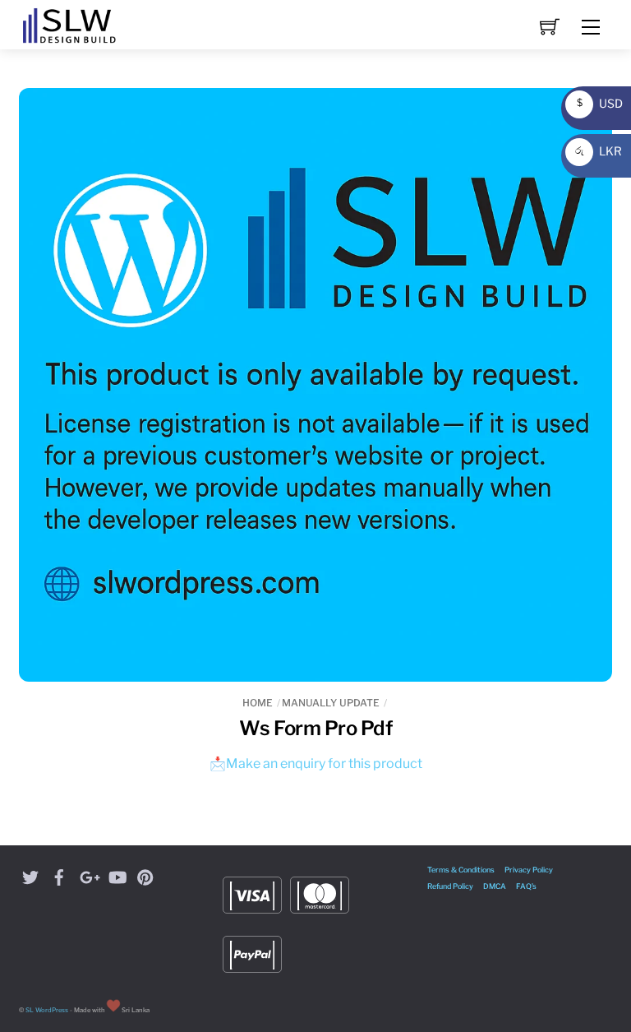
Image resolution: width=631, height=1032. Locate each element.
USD (596, 103)
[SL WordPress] (69, 23)
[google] (87, 874)
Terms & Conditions (461, 869)
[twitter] (30, 874)
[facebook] (59, 874)
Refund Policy (450, 886)
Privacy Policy (528, 869)
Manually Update (331, 702)
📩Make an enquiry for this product (316, 763)
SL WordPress (46, 1010)
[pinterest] (145, 874)
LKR (596, 151)
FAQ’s (526, 886)
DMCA (494, 886)
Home (257, 702)
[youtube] (116, 874)
